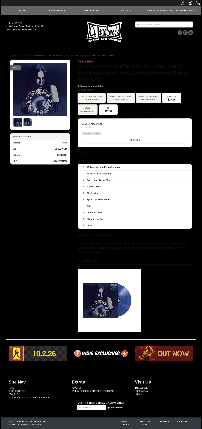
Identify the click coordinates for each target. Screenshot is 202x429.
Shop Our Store (17, 391)
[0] (198, 3)
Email (140, 394)
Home (12, 56)
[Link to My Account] (190, 3)
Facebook (142, 388)
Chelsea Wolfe (24, 56)
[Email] (190, 32)
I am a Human (116, 407)
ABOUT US (126, 10)
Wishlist (136, 140)
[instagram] (185, 32)
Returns (164, 421)
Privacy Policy (125, 423)
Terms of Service (145, 423)
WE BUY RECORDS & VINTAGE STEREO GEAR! (170, 10)
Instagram (142, 391)
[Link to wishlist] (182, 3)
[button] (57, 11)
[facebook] (180, 32)
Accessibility (184, 421)
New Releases (91, 10)
